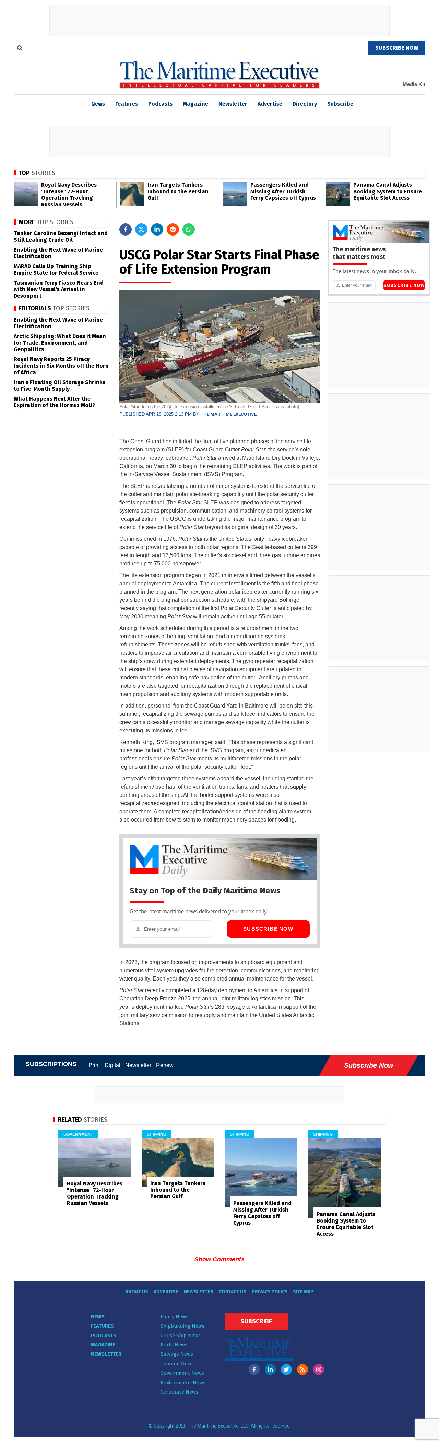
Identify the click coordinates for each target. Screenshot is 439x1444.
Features (126, 104)
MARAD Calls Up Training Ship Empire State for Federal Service (56, 269)
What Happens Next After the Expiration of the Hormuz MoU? (54, 402)
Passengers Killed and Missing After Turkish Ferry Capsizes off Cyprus (283, 191)
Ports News (174, 1345)
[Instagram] (318, 1369)
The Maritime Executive (229, 414)
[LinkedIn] (270, 1369)
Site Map (303, 1292)
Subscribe (340, 104)
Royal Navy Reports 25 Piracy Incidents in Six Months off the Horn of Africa (61, 366)
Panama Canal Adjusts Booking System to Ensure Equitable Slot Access (387, 191)
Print (94, 1065)
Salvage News (177, 1354)
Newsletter (232, 104)
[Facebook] (254, 1369)
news (98, 104)
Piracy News (174, 1317)
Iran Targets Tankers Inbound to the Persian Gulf (178, 191)
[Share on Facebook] (125, 229)
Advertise (270, 104)
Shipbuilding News (182, 1326)
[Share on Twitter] (141, 229)
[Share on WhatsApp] (188, 229)
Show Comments (219, 1259)
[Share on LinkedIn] (157, 229)
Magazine (195, 104)
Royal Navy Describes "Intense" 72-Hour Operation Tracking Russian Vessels (69, 195)
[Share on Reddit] (173, 229)
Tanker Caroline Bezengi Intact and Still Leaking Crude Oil (61, 236)
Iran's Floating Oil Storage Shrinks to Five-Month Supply (59, 385)
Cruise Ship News (181, 1335)
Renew (165, 1065)
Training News (177, 1364)
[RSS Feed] (302, 1369)
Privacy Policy (269, 1292)
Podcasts (160, 104)
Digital (112, 1065)
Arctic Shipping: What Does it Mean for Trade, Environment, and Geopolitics (60, 343)
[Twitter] (286, 1369)
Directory (305, 104)
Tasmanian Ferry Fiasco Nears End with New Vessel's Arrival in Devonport (59, 289)
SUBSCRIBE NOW (396, 48)
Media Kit (414, 84)
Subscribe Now (268, 929)
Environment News (183, 1382)
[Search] (20, 49)
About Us (137, 1292)
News (98, 1317)
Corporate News (179, 1392)
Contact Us (232, 1292)
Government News (182, 1373)
